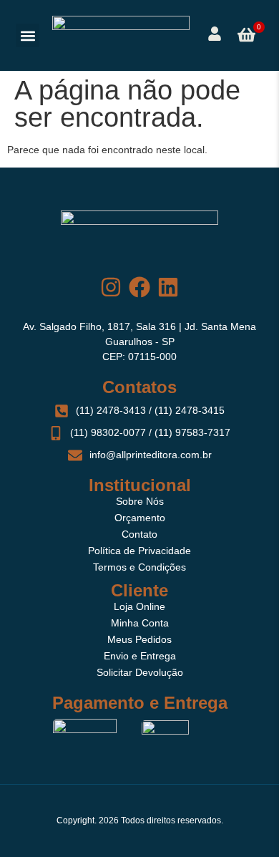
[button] (27, 35)
